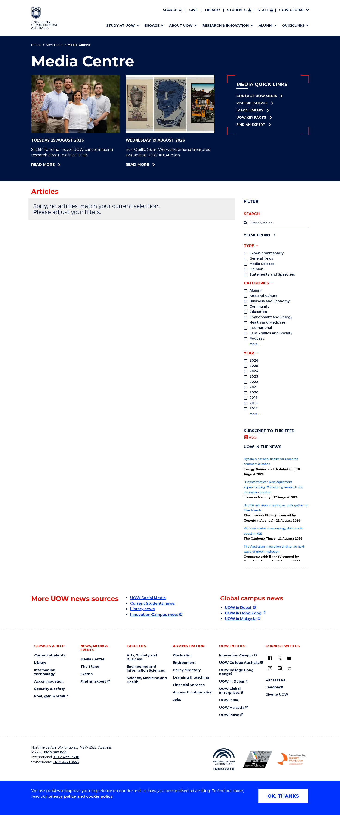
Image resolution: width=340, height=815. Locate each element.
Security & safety (49, 689)
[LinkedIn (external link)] (279, 668)
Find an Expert (250, 125)
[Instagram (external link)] (270, 668)
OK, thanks (283, 796)
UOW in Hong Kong (243, 613)
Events (86, 674)
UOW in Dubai (238, 607)
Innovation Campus (236, 655)
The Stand (89, 667)
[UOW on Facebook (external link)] (270, 657)
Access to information (193, 692)
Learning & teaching (191, 678)
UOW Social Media (148, 598)
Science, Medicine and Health (147, 680)
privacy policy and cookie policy (80, 796)
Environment (184, 663)
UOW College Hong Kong (236, 672)
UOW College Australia (239, 663)
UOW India (228, 700)
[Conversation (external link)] (289, 669)
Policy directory (187, 670)
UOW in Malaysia (241, 619)
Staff (263, 10)
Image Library (249, 110)
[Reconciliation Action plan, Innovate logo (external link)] (223, 759)
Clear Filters (257, 235)
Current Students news (152, 603)
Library (212, 10)
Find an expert (93, 681)
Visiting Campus (252, 103)
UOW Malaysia (231, 708)
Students (237, 10)
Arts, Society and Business (142, 657)
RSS (253, 437)
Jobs (177, 700)
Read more (53, 164)
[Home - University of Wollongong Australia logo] (44, 18)
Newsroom (54, 45)
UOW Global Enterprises (230, 691)
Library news (142, 609)
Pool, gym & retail (49, 696)
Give (193, 10)
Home (36, 45)
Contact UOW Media (256, 96)
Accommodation (49, 681)
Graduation (183, 655)
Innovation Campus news (154, 614)
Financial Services (189, 685)
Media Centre (92, 659)
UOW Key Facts (251, 117)
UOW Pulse (229, 715)
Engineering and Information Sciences (146, 669)
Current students (49, 655)
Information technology (44, 672)
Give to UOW (277, 695)
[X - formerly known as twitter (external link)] (279, 657)
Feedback (274, 687)
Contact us (275, 680)
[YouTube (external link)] (289, 658)
